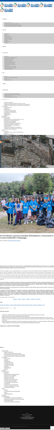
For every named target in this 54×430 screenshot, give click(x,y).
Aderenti (4, 370)
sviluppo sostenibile (37, 305)
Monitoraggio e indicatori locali (11, 374)
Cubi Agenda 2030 (8, 400)
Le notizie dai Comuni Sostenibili (12, 391)
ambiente (7, 305)
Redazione (18, 240)
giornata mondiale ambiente (27, 305)
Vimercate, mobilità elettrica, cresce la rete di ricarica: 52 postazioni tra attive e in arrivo (23, 314)
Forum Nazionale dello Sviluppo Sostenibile (14, 356)
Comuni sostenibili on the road (11, 386)
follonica (19, 305)
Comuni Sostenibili (11, 240)
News (3, 388)
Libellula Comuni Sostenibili (11, 379)
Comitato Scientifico (9, 365)
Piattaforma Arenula (9, 378)
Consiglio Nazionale (9, 364)
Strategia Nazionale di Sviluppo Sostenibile (14, 354)
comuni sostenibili (13, 305)
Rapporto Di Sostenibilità (10, 375)
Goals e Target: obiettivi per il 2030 (12, 353)
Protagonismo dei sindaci (10, 380)
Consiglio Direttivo (8, 362)
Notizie (6, 390)
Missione (6, 373)
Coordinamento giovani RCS (11, 382)
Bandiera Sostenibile (9, 377)
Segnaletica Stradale (9, 387)
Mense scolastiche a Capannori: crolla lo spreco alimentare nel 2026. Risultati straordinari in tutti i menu (27, 317)
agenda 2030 (2, 305)
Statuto (6, 360)
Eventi (5, 392)
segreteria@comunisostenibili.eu (28, 417)
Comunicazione (5, 396)
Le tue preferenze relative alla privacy (21, 426)
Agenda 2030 (5, 350)
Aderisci (6, 369)
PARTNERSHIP (7, 367)
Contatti (4, 395)
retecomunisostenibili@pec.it (28, 418)
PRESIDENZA (7, 361)
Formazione (7, 383)
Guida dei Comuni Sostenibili (11, 384)
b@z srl (14, 426)
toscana (43, 305)
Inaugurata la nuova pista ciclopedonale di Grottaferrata (15, 316)
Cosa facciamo (5, 371)
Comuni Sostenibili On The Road (12, 401)
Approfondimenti (8, 394)
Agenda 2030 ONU (8, 352)
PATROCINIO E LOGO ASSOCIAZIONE (12, 397)
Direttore (6, 366)
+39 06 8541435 (28, 415)
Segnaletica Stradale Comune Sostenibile (14, 399)
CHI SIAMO (4, 357)
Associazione (7, 358)
